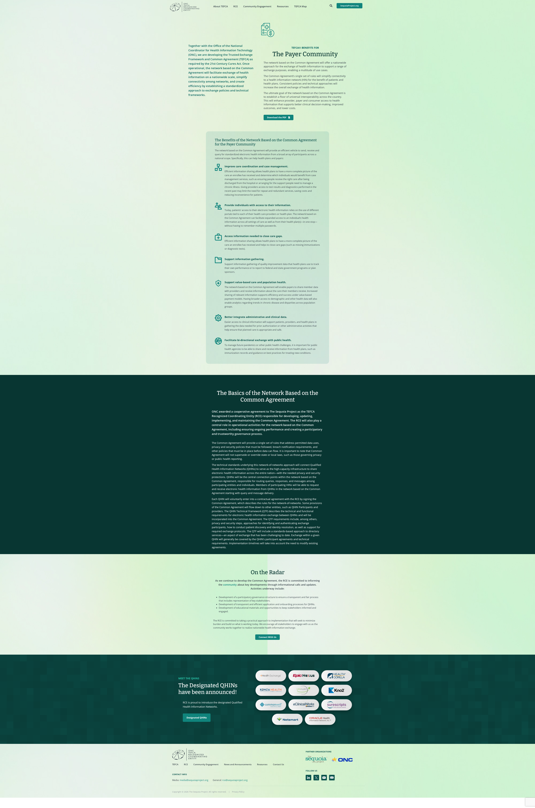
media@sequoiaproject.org (194, 780)
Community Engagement (257, 6)
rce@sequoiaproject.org (235, 780)
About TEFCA (220, 6)
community (230, 584)
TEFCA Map (300, 6)
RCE (235, 6)
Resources (283, 6)
